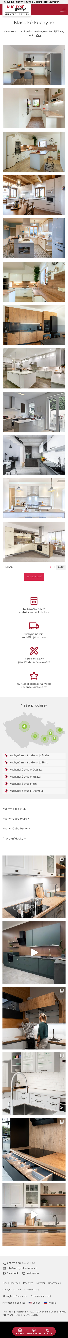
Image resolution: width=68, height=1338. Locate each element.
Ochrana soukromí (41, 1296)
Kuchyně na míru (11, 1290)
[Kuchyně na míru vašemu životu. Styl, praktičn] (34, 1149)
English (36, 1303)
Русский (52, 1303)
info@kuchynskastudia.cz (22, 1268)
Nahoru (9, 567)
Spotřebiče (54, 1283)
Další (60, 567)
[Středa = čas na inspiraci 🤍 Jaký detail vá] (34, 1214)
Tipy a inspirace (11, 1283)
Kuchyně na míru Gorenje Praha (29, 755)
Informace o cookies (13, 1303)
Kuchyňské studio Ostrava (26, 769)
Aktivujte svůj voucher (14, 1296)
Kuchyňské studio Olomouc (26, 791)
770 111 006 (14, 1263)
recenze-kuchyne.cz (34, 687)
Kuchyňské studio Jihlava (25, 776)
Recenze (28, 1283)
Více (38, 35)
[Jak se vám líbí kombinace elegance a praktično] (34, 1083)
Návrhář (40, 1283)
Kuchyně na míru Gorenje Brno (28, 762)
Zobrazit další (34, 577)
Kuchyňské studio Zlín (23, 784)
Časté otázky (31, 1290)
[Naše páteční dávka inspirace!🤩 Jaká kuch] (34, 952)
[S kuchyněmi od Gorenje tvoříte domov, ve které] (34, 1018)
